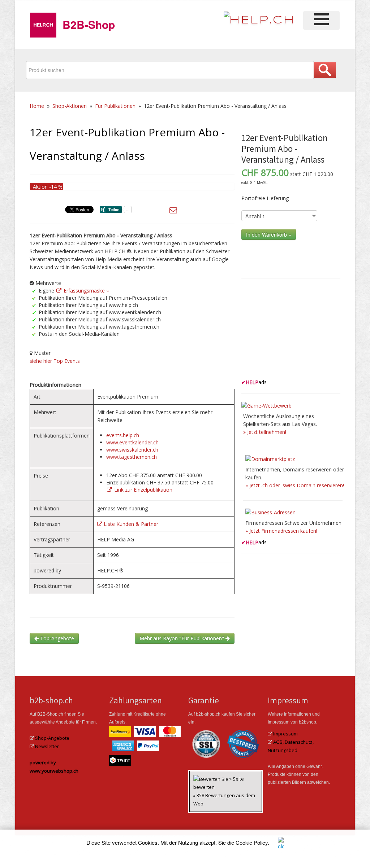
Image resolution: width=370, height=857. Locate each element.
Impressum (285, 733)
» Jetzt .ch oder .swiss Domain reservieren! (294, 485)
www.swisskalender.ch (132, 449)
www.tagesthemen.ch (131, 456)
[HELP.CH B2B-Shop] (43, 23)
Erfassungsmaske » (85, 290)
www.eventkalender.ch (132, 442)
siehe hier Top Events (55, 360)
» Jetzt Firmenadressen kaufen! (281, 530)
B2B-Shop (89, 24)
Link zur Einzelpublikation (142, 489)
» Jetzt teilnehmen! (264, 431)
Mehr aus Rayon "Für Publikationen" (182, 638)
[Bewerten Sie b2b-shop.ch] (211, 778)
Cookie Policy (252, 842)
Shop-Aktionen (69, 105)
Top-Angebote (56, 638)
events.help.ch (122, 435)
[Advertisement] (295, 331)
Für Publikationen (115, 105)
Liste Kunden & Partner (130, 523)
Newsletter (47, 746)
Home (37, 105)
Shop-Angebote (52, 738)
